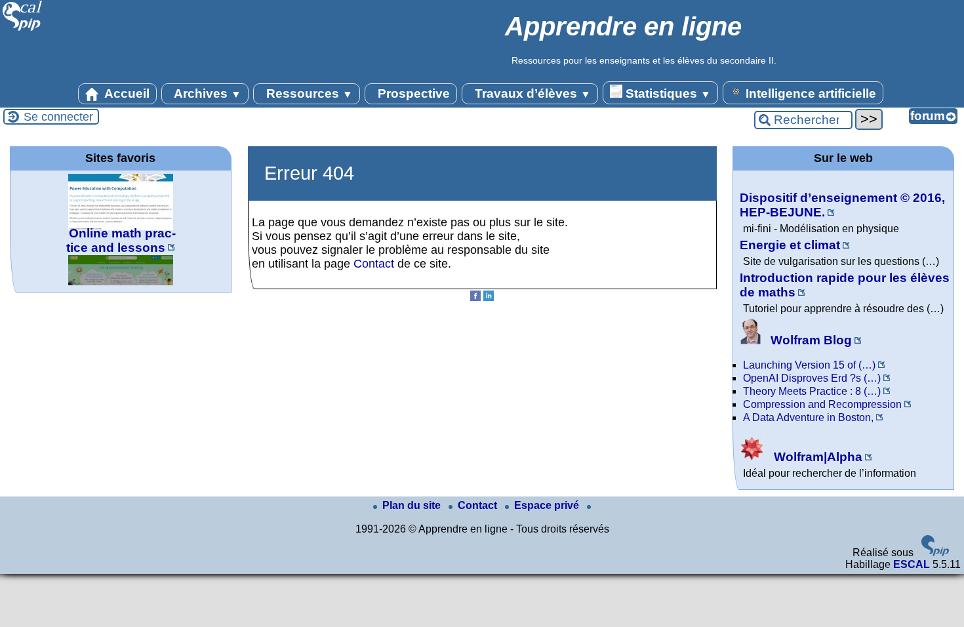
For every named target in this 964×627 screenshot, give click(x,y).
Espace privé (548, 505)
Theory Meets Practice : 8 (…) (812, 391)
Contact (373, 263)
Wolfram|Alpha (816, 457)
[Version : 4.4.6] (935, 552)
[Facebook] (475, 297)
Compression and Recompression (822, 404)
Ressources (308, 93)
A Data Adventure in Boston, (808, 417)
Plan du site (412, 505)
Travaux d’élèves (531, 93)
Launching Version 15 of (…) (809, 365)
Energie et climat (790, 245)
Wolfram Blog (809, 340)
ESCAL (911, 564)
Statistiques (666, 93)
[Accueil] (22, 29)
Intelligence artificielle (809, 93)
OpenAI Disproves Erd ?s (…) (812, 378)
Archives (206, 93)
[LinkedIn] (488, 297)
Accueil (126, 93)
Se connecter (58, 116)
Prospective (412, 93)
